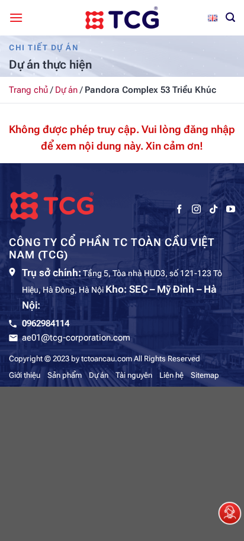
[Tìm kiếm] (230, 17)
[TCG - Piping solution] (122, 18)
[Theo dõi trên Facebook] (179, 209)
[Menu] (16, 17)
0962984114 (45, 323)
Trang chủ (28, 90)
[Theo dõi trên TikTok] (213, 209)
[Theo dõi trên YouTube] (230, 209)
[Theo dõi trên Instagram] (196, 209)
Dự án (66, 90)
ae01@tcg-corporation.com (76, 337)
